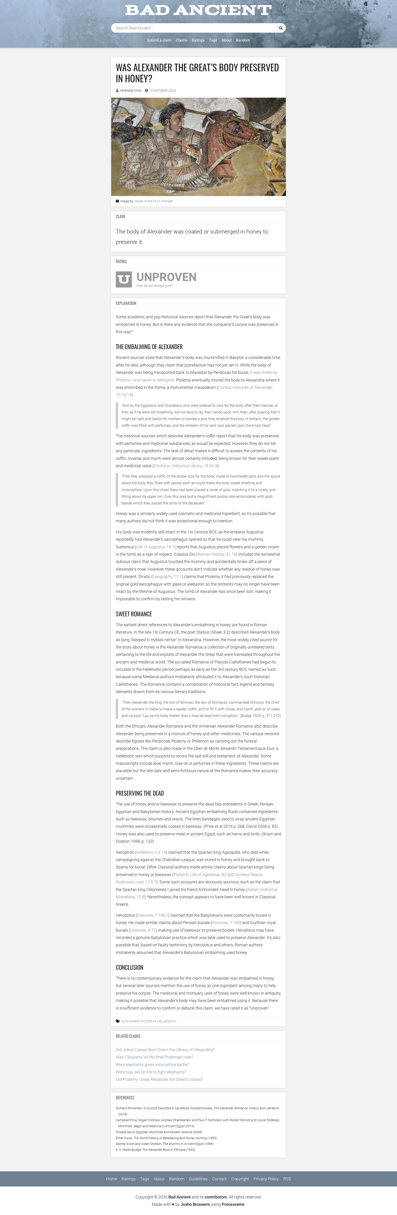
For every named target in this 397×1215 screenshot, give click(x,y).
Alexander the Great (138, 1021)
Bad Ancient (179, 1197)
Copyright (240, 1178)
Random (243, 40)
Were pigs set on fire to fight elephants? (151, 1072)
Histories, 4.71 (143, 930)
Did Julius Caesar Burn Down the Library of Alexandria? (165, 1049)
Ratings (198, 40)
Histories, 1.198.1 (152, 915)
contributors (216, 1197)
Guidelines (198, 1178)
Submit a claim (159, 40)
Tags (213, 40)
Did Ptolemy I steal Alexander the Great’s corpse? (159, 1079)
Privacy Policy (266, 1178)
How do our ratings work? (154, 286)
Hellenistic (166, 1021)
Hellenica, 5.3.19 (151, 852)
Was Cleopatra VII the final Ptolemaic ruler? (154, 1057)
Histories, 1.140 (226, 922)
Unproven (166, 277)
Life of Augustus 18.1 (155, 546)
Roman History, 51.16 (217, 554)
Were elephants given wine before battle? (152, 1064)
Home (111, 1178)
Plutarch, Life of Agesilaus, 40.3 (201, 874)
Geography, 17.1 (167, 576)
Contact (219, 1178)
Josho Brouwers (195, 1204)
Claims (181, 40)
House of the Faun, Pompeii (153, 201)
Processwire (233, 1204)
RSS (287, 1178)
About (227, 40)
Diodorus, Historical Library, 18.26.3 (185, 465)
